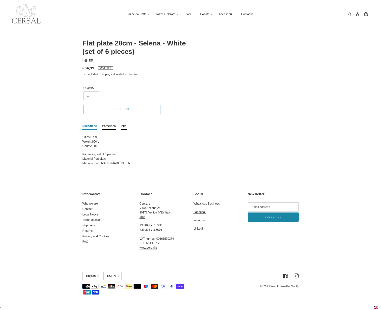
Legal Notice (90, 214)
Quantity (88, 88)
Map (142, 216)
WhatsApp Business (206, 203)
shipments (89, 225)
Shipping (105, 74)
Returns (87, 230)
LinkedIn (198, 228)
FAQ (85, 241)
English (91, 275)
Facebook (199, 211)
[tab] (89, 127)
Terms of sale (91, 219)
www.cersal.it (148, 247)
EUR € (111, 275)
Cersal (272, 286)
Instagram (200, 220)
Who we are (90, 203)
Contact (87, 209)
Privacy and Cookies (95, 236)
